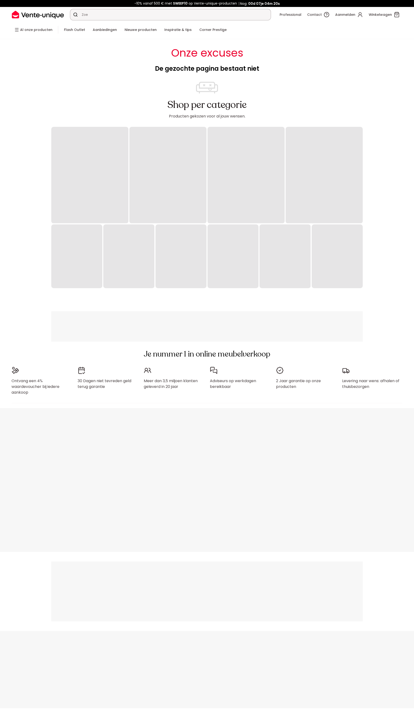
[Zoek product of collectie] (75, 14)
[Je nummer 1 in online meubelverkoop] (38, 14)
